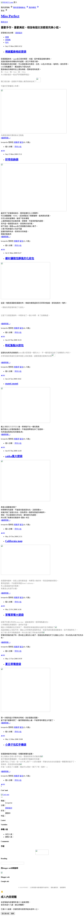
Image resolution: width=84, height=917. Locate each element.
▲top (3, 150)
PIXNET (25, 887)
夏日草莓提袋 (13, 664)
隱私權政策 (54, 887)
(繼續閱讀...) (5, 138)
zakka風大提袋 (13, 456)
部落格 (7, 40)
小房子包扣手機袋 (15, 744)
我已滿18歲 (5, 913)
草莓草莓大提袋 (14, 614)
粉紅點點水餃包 (14, 345)
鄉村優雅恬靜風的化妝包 (19, 258)
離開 (12, 913)
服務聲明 (63, 887)
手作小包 (17, 147)
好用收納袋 (11, 159)
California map (13, 541)
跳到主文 (4, 22)
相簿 (7, 37)
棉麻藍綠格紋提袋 (15, 51)
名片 (7, 42)
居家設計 (18, 33)
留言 (21, 142)
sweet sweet (11, 383)
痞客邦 (16, 142)
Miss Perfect (10, 16)
